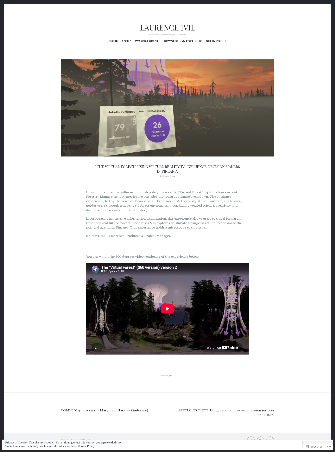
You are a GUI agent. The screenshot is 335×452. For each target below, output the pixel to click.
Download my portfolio (183, 41)
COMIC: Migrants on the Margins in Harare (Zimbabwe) (104, 410)
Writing (172, 176)
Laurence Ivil (167, 27)
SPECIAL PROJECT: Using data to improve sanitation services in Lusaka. (226, 413)
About (126, 41)
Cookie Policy (86, 446)
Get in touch (216, 41)
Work (113, 41)
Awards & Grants (147, 41)
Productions (164, 176)
